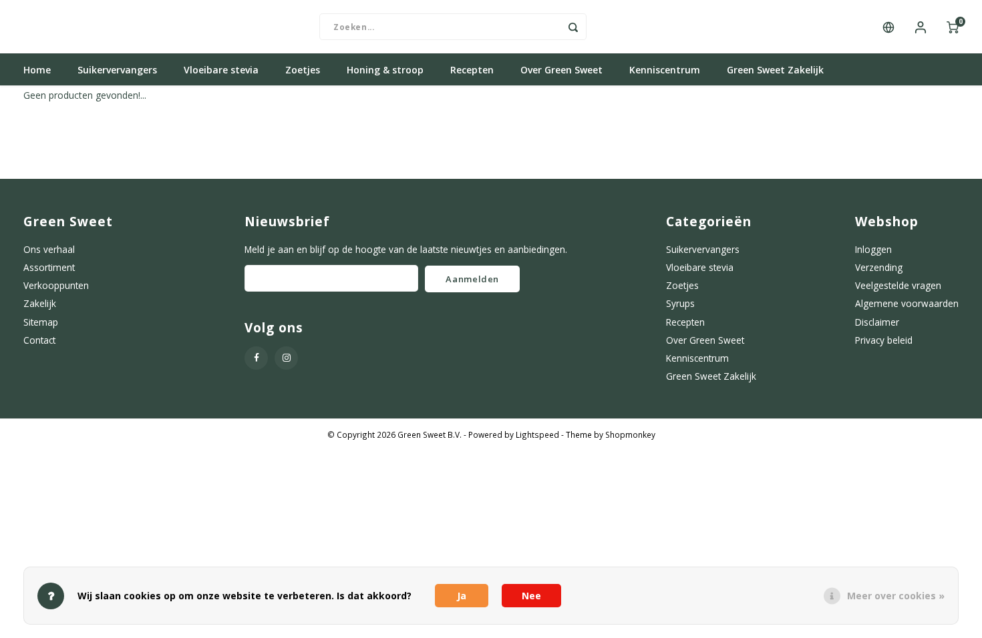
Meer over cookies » (896, 595)
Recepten (472, 69)
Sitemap (40, 322)
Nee (531, 595)
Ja (461, 595)
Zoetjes (302, 69)
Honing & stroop (385, 69)
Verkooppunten (56, 285)
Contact (39, 340)
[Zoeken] (573, 26)
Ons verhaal (49, 249)
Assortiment (49, 267)
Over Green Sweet (561, 69)
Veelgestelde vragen (898, 285)
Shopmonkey (630, 434)
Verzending (879, 267)
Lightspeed (537, 434)
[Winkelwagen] (953, 26)
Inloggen (873, 249)
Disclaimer (877, 322)
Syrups (680, 303)
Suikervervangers (117, 69)
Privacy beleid (884, 340)
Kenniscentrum (664, 69)
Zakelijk (39, 303)
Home (37, 69)
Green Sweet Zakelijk (775, 69)
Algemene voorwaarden (907, 303)
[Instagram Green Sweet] (286, 358)
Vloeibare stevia (221, 69)
